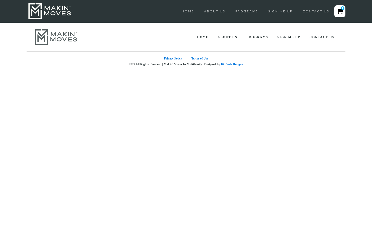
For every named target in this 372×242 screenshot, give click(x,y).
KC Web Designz (232, 64)
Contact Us (316, 11)
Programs (246, 11)
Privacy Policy (173, 58)
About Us (214, 11)
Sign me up (280, 11)
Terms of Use (199, 58)
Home (188, 11)
